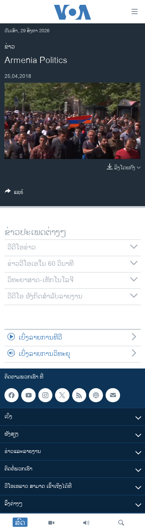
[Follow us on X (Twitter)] (62, 395)
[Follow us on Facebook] (11, 395)
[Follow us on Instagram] (45, 395)
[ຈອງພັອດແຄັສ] (113, 395)
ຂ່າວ (9, 47)
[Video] (51, 522)
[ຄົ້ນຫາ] (121, 522)
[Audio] (86, 522)
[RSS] (79, 395)
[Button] (14, 193)
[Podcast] (96, 395)
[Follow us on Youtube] (28, 395)
